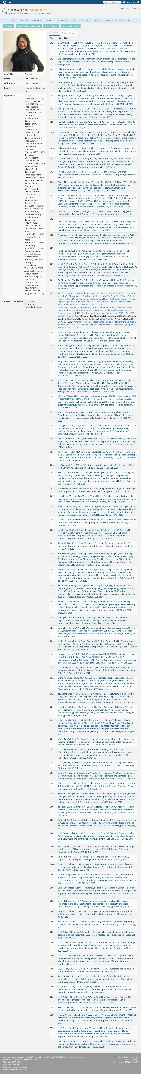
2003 (52, 874)
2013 (52, 627)
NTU (129, 8)
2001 (52, 931)
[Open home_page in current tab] (26, 11)
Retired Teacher (51, 26)
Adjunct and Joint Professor (28, 26)
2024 (52, 121)
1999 (52, 1007)
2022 (52, 234)
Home (122, 8)
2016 (52, 519)
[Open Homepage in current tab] (10, 2)
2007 (52, 819)
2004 (52, 846)
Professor (8, 26)
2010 (52, 772)
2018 (52, 438)
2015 (52, 529)
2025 (52, 69)
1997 (52, 1041)
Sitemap (137, 8)
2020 (52, 380)
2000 (52, 955)
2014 (52, 585)
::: (118, 8)
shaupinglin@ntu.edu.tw (34, 89)
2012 (52, 641)
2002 (52, 921)
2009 (52, 806)
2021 (52, 247)
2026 (52, 42)
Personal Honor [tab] (69, 33)
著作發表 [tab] (54, 32)
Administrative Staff (70, 26)
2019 (52, 396)
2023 (52, 195)
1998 (52, 1014)
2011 (52, 706)
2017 (52, 496)
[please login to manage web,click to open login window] (4, 2)
